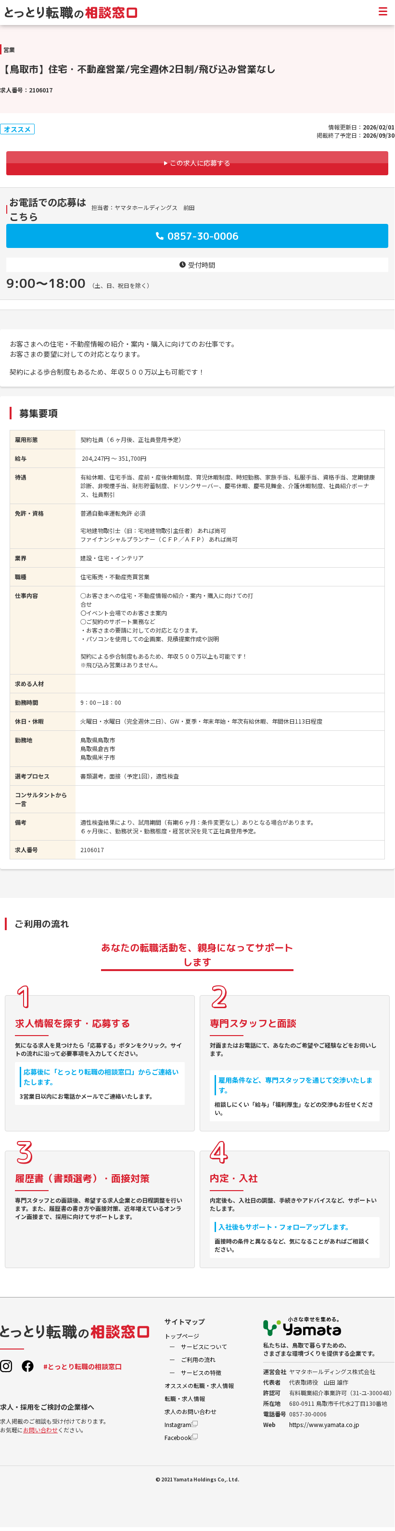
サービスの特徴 (201, 1372)
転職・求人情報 (185, 1398)
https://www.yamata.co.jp (324, 1424)
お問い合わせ (40, 1430)
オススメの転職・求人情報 (199, 1385)
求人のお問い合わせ (191, 1411)
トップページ (182, 1336)
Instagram (178, 1424)
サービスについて (204, 1346)
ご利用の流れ (198, 1359)
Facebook (178, 1437)
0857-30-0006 (203, 236)
